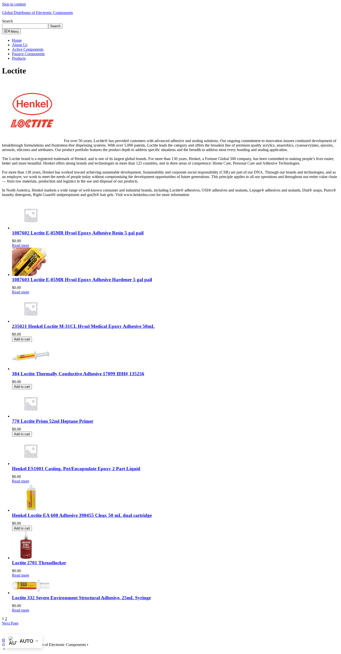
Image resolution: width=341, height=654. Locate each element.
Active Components (27, 49)
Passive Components (28, 54)
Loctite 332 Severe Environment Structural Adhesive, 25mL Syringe (81, 597)
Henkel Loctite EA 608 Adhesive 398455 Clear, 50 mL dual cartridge (82, 515)
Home (17, 40)
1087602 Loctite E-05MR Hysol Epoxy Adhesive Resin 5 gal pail (78, 232)
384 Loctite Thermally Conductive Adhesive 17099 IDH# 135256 (78, 373)
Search (7, 21)
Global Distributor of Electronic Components (37, 12)
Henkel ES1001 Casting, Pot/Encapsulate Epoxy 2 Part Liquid (76, 468)
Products (19, 58)
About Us (19, 45)
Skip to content (14, 4)
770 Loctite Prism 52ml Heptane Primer (52, 421)
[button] (4, 650)
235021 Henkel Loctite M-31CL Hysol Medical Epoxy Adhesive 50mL (83, 326)
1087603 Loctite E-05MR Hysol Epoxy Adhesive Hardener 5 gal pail (82, 279)
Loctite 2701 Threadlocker (39, 562)
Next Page (10, 623)
